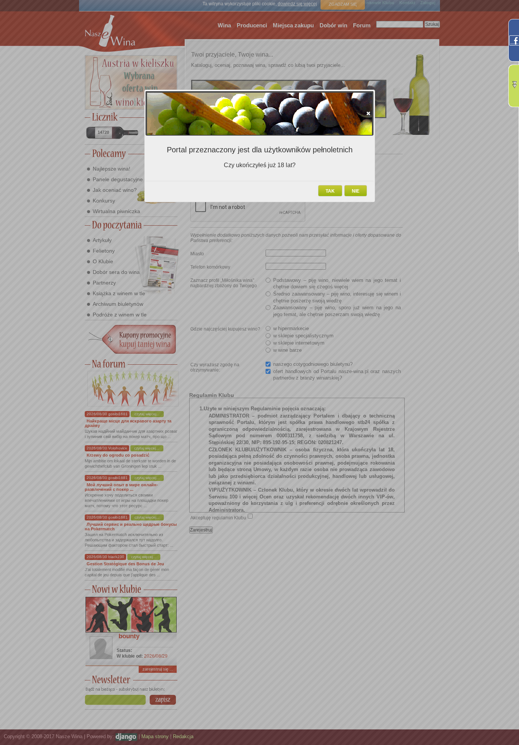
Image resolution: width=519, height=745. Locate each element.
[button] (368, 113)
